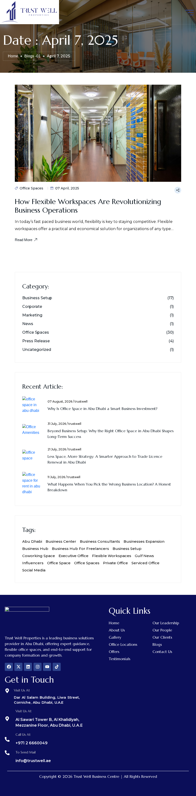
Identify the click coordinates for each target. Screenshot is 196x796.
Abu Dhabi (32, 541)
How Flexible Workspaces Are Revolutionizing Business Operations (88, 206)
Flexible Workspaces (111, 556)
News (27, 324)
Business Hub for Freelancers (80, 548)
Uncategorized (36, 350)
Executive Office (73, 556)
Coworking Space (38, 556)
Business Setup (37, 298)
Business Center (61, 541)
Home (13, 56)
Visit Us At (22, 690)
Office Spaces (31, 188)
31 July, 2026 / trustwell (64, 423)
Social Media (33, 570)
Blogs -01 (32, 56)
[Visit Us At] (7, 690)
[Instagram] (37, 667)
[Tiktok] (57, 667)
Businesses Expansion (144, 541)
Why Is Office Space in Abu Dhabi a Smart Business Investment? (102, 408)
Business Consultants (100, 541)
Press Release (36, 341)
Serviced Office (145, 563)
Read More (23, 240)
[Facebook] (9, 667)
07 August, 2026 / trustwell (67, 401)
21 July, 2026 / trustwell (64, 449)
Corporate (32, 307)
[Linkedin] (28, 667)
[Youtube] (47, 667)
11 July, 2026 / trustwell (64, 477)
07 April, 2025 (67, 188)
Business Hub (35, 548)
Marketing (32, 315)
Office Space (59, 563)
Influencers (33, 563)
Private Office (115, 563)
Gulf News (144, 556)
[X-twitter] (18, 667)
